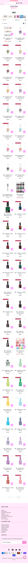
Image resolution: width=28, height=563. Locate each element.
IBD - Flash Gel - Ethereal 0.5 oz (8, 293)
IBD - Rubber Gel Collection (20, 351)
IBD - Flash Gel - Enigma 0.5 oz (20, 254)
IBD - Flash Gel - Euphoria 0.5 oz (8, 214)
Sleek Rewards (4, 528)
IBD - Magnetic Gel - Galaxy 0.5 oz (20, 39)
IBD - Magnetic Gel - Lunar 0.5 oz (20, 175)
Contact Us (3, 532)
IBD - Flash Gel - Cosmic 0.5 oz (20, 214)
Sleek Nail (12, 558)
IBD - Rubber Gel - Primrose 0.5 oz (20, 488)
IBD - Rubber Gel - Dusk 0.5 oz (20, 429)
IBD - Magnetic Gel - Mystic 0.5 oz (20, 117)
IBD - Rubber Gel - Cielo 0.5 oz (20, 410)
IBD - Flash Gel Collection (20, 195)
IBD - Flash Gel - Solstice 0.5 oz (20, 332)
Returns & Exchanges (5, 526)
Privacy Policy (3, 517)
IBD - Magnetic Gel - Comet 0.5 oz (8, 136)
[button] (25, 557)
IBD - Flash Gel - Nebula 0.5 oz (7, 254)
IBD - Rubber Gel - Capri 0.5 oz (7, 429)
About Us (3, 510)
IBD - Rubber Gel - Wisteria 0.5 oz (8, 449)
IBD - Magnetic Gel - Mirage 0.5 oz (8, 78)
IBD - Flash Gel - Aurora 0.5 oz (20, 273)
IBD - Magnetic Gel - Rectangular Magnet (8, 195)
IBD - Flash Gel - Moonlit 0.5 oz (8, 351)
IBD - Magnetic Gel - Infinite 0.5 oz (8, 156)
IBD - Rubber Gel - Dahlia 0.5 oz (20, 469)
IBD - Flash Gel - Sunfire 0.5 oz (20, 293)
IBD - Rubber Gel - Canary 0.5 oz (8, 410)
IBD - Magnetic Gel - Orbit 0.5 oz (20, 136)
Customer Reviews (4, 529)
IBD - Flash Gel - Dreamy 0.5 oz (8, 332)
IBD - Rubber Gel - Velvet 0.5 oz (8, 469)
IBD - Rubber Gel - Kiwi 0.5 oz (8, 390)
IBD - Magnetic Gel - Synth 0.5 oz (20, 78)
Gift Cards (3, 513)
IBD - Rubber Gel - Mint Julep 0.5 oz (20, 371)
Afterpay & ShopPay (4, 515)
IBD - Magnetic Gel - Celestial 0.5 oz (20, 58)
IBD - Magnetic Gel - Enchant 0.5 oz (8, 117)
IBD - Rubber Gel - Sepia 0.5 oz (7, 488)
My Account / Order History (6, 512)
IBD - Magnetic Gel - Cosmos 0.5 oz (20, 97)
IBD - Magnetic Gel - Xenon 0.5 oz (8, 58)
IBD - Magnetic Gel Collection (7, 39)
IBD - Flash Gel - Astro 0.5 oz (20, 234)
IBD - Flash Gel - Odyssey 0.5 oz (20, 312)
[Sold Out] (12, 34)
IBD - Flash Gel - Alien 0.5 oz (8, 234)
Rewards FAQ (3, 531)
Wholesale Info (4, 511)
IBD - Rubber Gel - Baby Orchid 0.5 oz (20, 449)
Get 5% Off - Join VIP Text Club (6, 516)
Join (24, 542)
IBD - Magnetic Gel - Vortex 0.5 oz (8, 175)
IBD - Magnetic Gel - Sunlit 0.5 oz (8, 97)
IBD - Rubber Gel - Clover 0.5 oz (20, 390)
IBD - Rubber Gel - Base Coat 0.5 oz (7, 371)
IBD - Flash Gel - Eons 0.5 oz (8, 312)
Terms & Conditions (4, 518)
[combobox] (10, 3)
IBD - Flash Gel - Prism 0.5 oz (8, 273)
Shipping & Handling (5, 524)
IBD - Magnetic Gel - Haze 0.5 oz (20, 156)
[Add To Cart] (24, 34)
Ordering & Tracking (4, 527)
